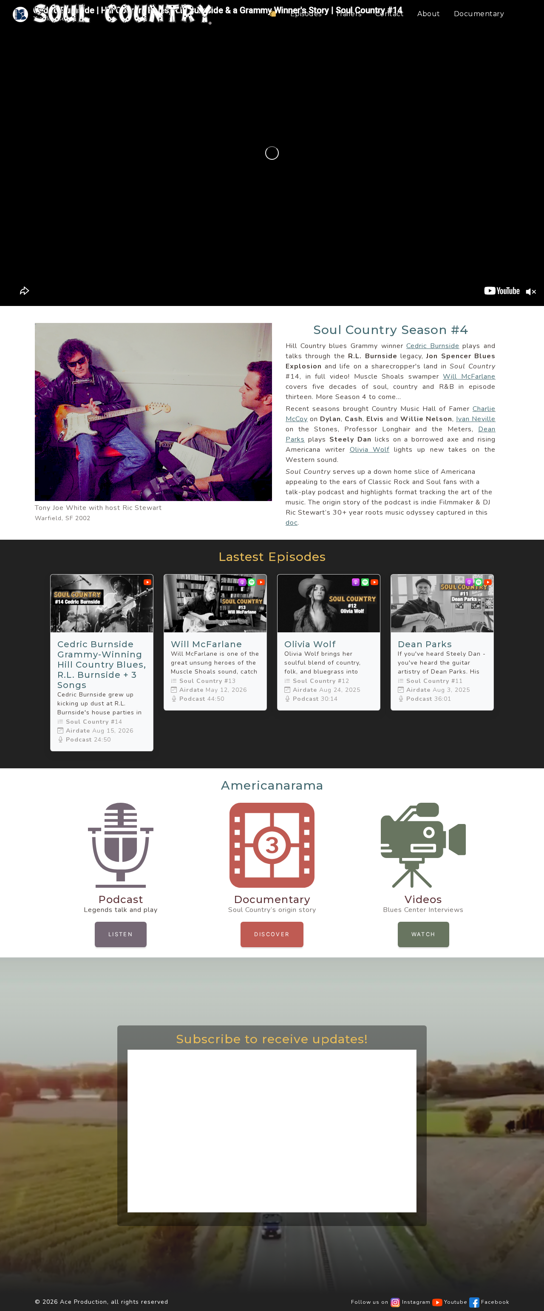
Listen (120, 934)
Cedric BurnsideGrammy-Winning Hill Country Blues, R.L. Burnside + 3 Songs (101, 664)
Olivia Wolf (370, 449)
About (428, 14)
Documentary (479, 14)
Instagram (415, 1302)
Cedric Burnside (432, 346)
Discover (271, 934)
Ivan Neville (476, 419)
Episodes (306, 14)
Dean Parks (425, 644)
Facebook (494, 1302)
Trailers (348, 14)
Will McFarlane (469, 376)
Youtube (455, 1302)
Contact (389, 14)
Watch (423, 934)
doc (292, 522)
